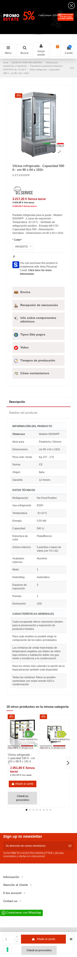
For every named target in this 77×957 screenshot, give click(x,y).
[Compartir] (14, 256)
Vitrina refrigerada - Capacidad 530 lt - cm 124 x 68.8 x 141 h (21, 758)
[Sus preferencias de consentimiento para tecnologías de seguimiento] (7, 949)
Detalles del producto (23, 412)
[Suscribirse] (70, 845)
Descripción (17, 401)
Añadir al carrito (46, 939)
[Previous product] (71, 68)
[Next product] (73, 68)
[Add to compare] (70, 939)
